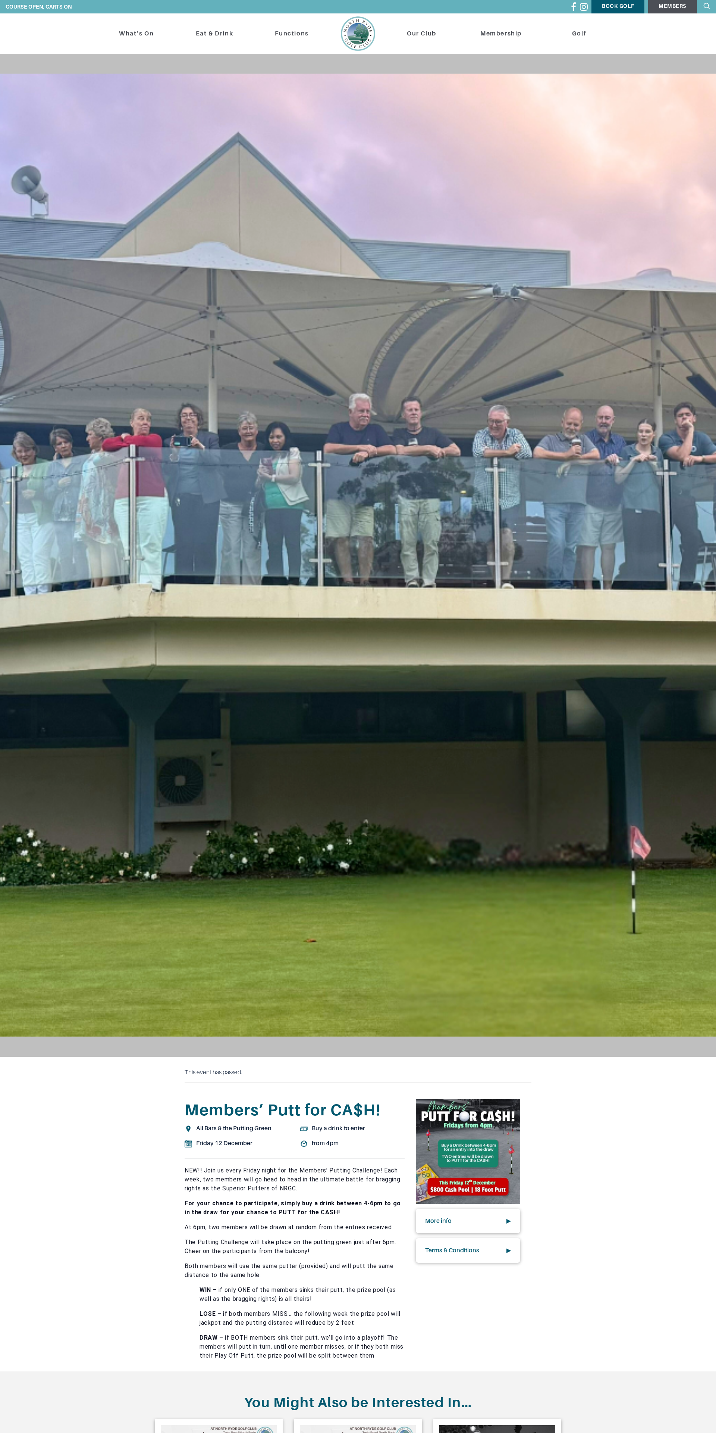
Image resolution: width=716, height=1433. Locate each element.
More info (468, 1221)
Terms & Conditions (468, 1250)
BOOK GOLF (618, 6)
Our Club (421, 33)
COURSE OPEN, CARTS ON (39, 7)
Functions (291, 33)
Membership (501, 33)
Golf (579, 33)
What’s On (136, 33)
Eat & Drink (214, 33)
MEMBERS (673, 6)
